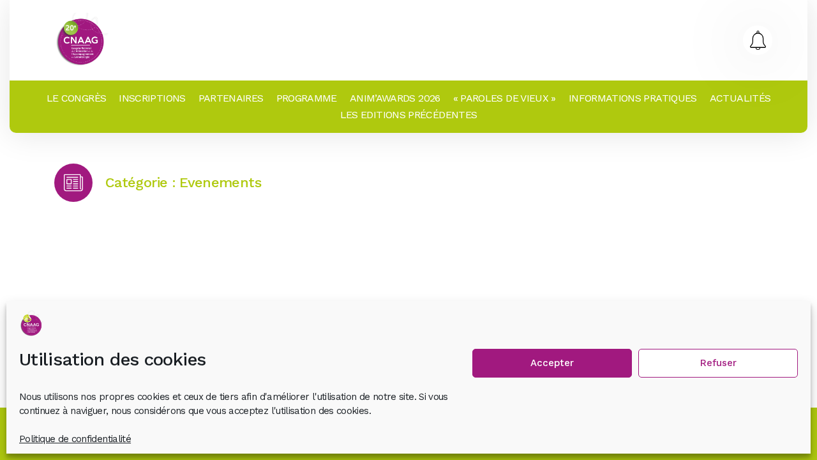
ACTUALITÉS (740, 98)
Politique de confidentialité (75, 439)
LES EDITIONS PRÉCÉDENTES (408, 115)
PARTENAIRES (231, 98)
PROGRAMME (306, 98)
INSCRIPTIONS (152, 98)
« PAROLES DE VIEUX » (504, 98)
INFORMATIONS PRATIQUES (633, 98)
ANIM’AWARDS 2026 (395, 98)
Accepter (552, 363)
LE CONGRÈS (77, 98)
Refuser (718, 363)
